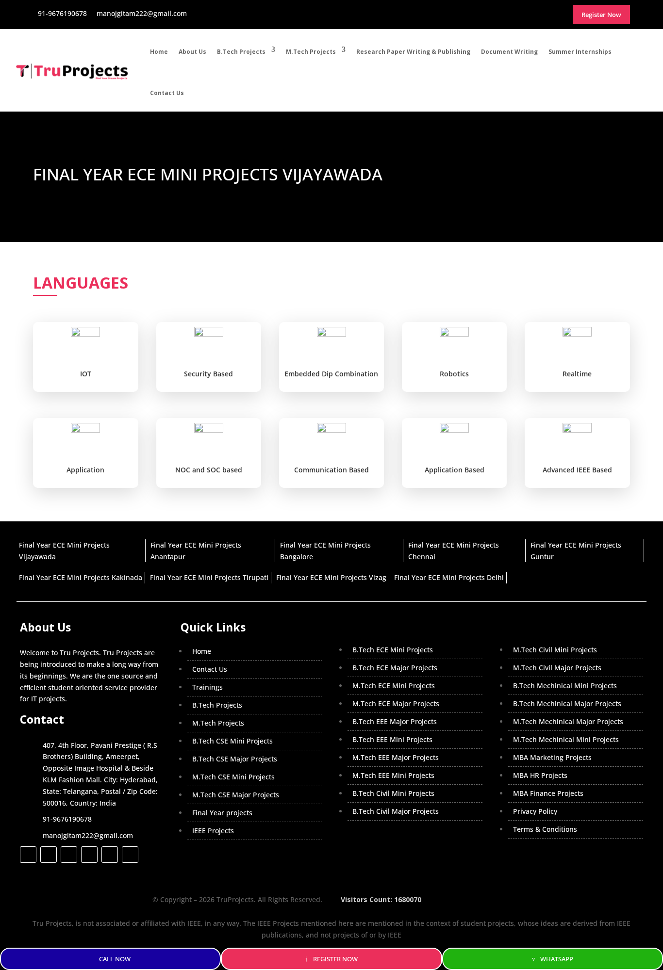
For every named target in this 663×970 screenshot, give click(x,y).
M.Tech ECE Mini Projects (393, 685)
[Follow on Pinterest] (130, 854)
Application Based (454, 469)
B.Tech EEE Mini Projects (392, 739)
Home (159, 52)
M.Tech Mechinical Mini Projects (566, 739)
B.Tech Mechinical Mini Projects (565, 685)
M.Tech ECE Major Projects (395, 703)
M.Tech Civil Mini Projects (555, 649)
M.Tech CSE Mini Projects (233, 776)
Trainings (207, 687)
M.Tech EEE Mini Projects (393, 775)
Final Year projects (222, 812)
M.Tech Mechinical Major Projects (568, 721)
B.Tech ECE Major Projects (394, 667)
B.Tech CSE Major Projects (234, 758)
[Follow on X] (48, 854)
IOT (85, 373)
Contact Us (167, 93)
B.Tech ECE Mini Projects (392, 649)
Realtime (577, 373)
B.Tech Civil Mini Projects (393, 793)
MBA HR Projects (540, 775)
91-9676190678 (67, 819)
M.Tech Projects (311, 52)
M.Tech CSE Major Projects (235, 794)
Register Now (335, 958)
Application (85, 469)
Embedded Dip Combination (331, 373)
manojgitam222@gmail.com (88, 835)
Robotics (454, 373)
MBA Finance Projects (548, 793)
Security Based (208, 373)
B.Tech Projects (241, 52)
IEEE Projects (213, 830)
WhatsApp (556, 958)
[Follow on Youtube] (109, 854)
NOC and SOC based (208, 469)
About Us (192, 52)
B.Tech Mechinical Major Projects (567, 703)
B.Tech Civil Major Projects (395, 811)
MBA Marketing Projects (552, 757)
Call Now (115, 958)
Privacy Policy (535, 811)
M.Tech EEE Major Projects (395, 757)
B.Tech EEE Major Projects (394, 721)
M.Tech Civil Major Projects (557, 667)
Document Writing (509, 52)
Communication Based (331, 469)
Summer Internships (580, 52)
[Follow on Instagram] (69, 854)
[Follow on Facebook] (28, 854)
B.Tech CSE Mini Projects (232, 740)
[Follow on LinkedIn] (89, 854)
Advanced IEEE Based (577, 469)
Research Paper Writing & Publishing (413, 52)
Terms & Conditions (545, 829)
